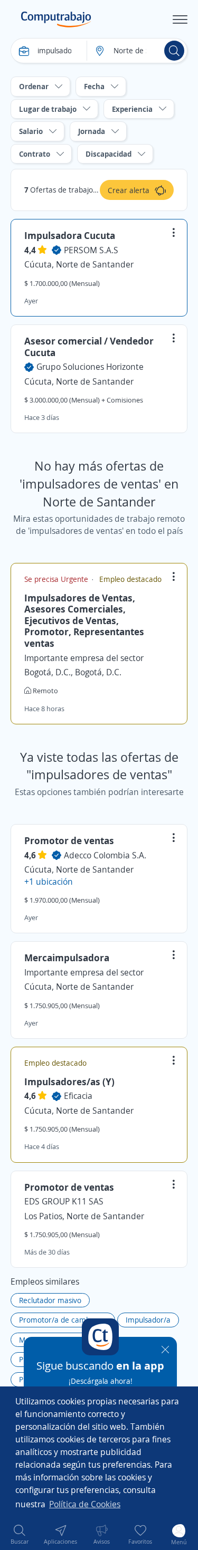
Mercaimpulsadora (66, 957)
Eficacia (78, 1096)
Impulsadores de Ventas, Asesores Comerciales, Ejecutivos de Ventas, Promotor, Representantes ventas (84, 620)
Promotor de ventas (69, 840)
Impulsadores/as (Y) (69, 1081)
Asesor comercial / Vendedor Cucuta (89, 346)
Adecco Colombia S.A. (105, 855)
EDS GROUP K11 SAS (63, 1201)
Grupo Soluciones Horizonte (90, 366)
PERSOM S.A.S (91, 250)
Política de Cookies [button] (84, 1504)
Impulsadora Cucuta (69, 235)
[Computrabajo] (56, 19)
